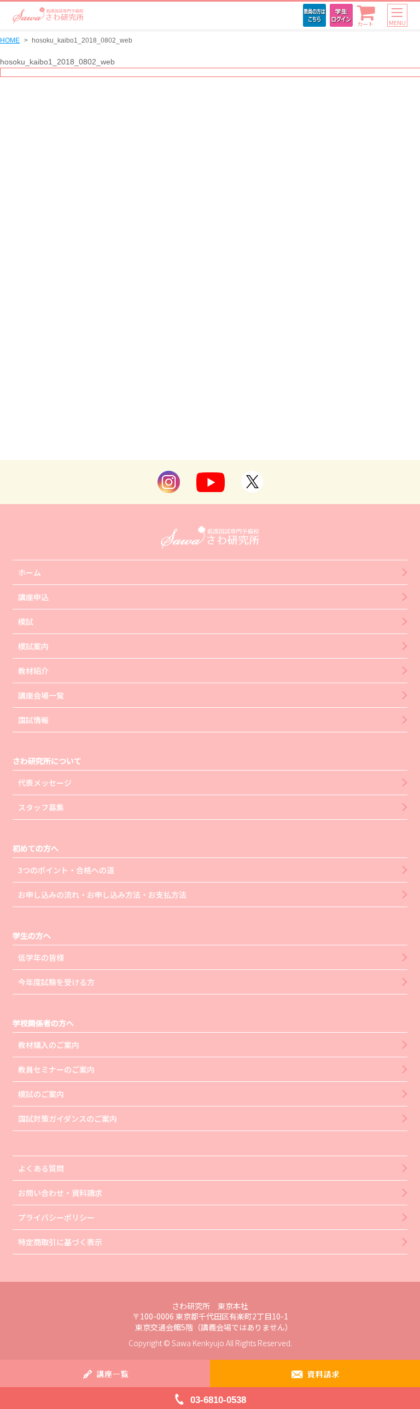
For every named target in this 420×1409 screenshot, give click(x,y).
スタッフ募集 (41, 807)
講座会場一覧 (41, 695)
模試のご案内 (41, 1093)
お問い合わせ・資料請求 (60, 1192)
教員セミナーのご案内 (56, 1069)
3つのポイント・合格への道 (66, 870)
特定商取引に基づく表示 (60, 1241)
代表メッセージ (45, 782)
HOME (10, 40)
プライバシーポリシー (56, 1217)
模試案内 (33, 646)
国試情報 (33, 719)
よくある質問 (41, 1168)
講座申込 (33, 596)
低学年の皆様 (41, 957)
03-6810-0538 (218, 1400)
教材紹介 (33, 670)
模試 (25, 621)
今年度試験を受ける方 (56, 981)
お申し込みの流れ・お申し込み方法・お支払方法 (102, 894)
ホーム (29, 572)
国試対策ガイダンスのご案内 (67, 1118)
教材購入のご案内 (48, 1044)
